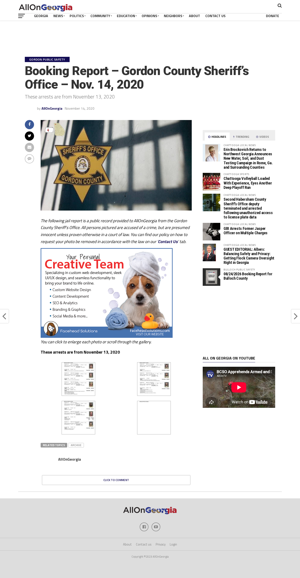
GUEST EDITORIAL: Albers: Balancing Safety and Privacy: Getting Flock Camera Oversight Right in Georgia (249, 256)
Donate (272, 15)
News (58, 15)
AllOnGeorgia (52, 108)
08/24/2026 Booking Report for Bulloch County (248, 276)
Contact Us (215, 15)
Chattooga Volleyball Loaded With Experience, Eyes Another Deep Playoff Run (248, 183)
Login (173, 544)
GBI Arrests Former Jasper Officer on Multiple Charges (245, 230)
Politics (77, 15)
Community (100, 15)
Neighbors (173, 15)
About (194, 15)
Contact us (144, 544)
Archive (76, 445)
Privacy (161, 544)
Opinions (149, 15)
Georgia (41, 15)
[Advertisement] (239, 320)
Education (126, 15)
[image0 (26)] (107, 336)
